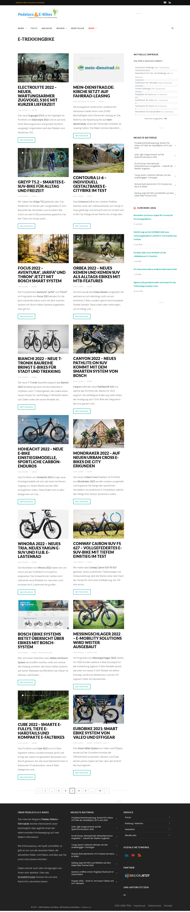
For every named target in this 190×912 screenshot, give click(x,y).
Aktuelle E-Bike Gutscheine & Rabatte (30, 2)
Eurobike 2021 (100, 743)
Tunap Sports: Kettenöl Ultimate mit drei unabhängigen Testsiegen (152, 176)
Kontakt (168, 905)
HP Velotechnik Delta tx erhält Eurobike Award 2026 (155, 269)
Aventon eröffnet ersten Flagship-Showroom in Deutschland (92, 873)
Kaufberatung (45, 652)
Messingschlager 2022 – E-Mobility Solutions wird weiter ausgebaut (97, 640)
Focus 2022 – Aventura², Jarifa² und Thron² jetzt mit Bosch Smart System (42, 274)
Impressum (139, 905)
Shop (91, 28)
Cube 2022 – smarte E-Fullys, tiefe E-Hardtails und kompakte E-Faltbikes (41, 731)
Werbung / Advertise (134, 823)
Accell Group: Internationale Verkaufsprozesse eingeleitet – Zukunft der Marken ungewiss (153, 166)
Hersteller (77, 28)
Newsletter (130, 829)
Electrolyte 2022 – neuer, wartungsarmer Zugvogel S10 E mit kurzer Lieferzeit (38, 96)
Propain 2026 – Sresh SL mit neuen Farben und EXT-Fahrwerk (92, 882)
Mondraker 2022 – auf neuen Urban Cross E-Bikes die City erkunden (96, 459)
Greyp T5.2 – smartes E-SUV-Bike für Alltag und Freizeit (41, 186)
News (21, 28)
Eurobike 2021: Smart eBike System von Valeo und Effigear (95, 733)
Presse (128, 817)
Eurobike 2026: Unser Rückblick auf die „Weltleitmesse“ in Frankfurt (150, 254)
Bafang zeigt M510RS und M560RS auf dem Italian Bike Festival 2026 (154, 194)
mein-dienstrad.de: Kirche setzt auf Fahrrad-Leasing (93, 91)
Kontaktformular (26, 877)
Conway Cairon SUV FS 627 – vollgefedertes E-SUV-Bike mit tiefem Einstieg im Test (97, 550)
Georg (25, 110)
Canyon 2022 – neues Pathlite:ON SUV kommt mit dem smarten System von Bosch (95, 367)
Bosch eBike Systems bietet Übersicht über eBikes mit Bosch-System (41, 640)
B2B (95, 652)
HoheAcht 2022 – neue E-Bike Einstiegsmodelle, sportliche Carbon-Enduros (40, 457)
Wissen (60, 28)
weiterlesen (26, 140)
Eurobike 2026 (147, 207)
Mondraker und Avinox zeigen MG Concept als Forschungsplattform (153, 217)
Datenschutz (154, 905)
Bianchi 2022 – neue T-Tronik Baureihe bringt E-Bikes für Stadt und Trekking (40, 365)
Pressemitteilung (86, 101)
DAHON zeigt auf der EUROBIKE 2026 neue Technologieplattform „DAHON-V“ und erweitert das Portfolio (155, 236)
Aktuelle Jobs (130, 835)
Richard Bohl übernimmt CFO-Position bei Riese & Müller (153, 185)
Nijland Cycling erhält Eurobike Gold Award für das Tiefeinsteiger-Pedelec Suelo (155, 284)
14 (100, 791)
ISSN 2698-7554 (123, 905)
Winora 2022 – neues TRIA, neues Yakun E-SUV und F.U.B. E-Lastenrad (39, 550)
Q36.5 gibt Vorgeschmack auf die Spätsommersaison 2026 (149, 155)
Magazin (47, 28)
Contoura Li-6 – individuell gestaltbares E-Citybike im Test (90, 184)
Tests (33, 28)
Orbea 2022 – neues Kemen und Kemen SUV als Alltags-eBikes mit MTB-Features (96, 274)
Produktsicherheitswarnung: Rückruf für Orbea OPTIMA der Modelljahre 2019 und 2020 (153, 145)
